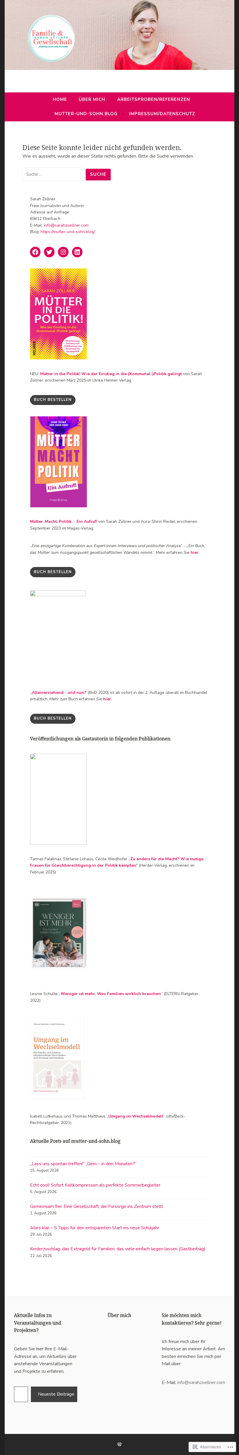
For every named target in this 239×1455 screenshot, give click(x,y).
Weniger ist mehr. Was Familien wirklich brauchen (111, 994)
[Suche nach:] (54, 174)
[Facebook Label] (35, 252)
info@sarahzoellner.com (66, 225)
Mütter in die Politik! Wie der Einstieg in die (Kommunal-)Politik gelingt (111, 374)
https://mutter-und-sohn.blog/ (68, 232)
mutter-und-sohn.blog (86, 114)
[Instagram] (63, 252)
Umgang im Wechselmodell (135, 1116)
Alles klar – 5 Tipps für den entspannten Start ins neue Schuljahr (94, 1228)
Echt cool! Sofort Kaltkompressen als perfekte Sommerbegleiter (95, 1185)
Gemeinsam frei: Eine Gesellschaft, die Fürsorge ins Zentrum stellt (96, 1206)
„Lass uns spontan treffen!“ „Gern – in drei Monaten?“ (83, 1164)
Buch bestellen (53, 572)
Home (60, 99)
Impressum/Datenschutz (162, 114)
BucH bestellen (53, 399)
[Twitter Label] (49, 252)
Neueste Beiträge (56, 1394)
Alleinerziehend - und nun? (59, 692)
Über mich (92, 99)
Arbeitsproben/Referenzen (153, 99)
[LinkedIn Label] (77, 252)
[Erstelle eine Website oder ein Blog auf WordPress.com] (119, 1444)
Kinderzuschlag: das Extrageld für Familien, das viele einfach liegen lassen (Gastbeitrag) (117, 1249)
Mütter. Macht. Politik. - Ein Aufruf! (63, 521)
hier (194, 552)
